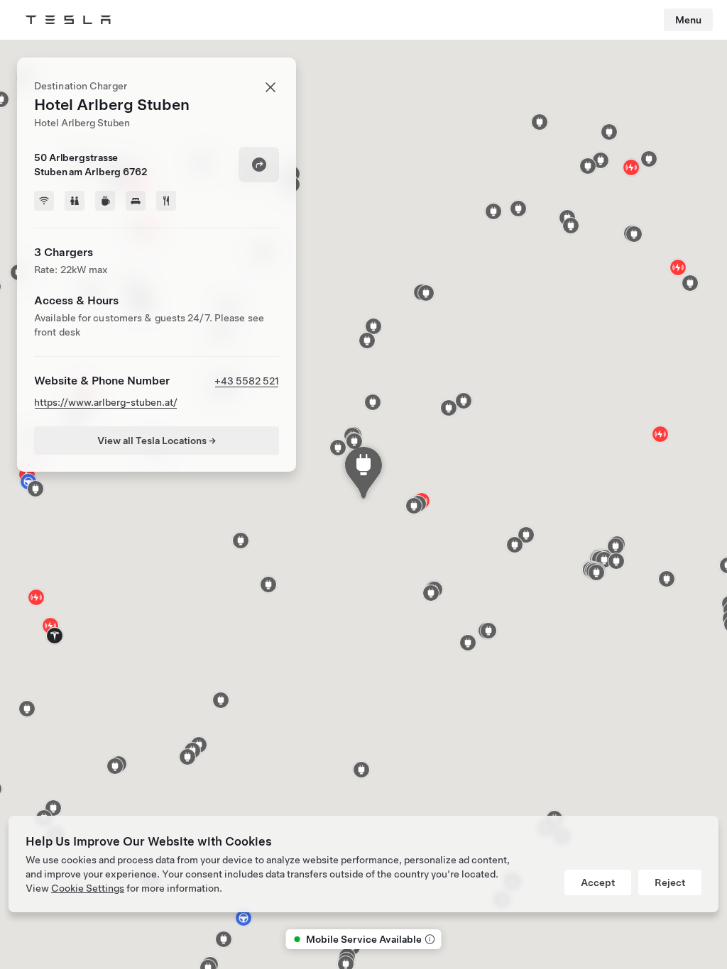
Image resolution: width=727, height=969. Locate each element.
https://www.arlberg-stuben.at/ (105, 402)
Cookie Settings (87, 888)
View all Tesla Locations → (156, 440)
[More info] (429, 939)
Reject (670, 882)
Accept (598, 882)
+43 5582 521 (246, 381)
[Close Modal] (270, 87)
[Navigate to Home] (68, 19)
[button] (690, 283)
